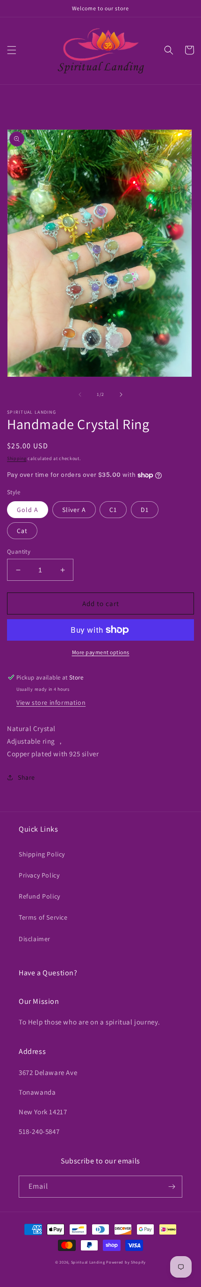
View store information (51, 702)
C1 (113, 509)
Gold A (27, 509)
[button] (11, 50)
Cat (22, 530)
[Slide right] (121, 394)
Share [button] (26, 777)
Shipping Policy (42, 854)
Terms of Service (43, 917)
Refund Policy (39, 896)
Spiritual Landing (89, 1262)
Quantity (18, 552)
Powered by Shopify (126, 1262)
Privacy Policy (39, 875)
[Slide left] (80, 394)
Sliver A (74, 509)
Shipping (17, 458)
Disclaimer (34, 939)
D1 (145, 509)
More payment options (100, 652)
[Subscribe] (171, 1187)
